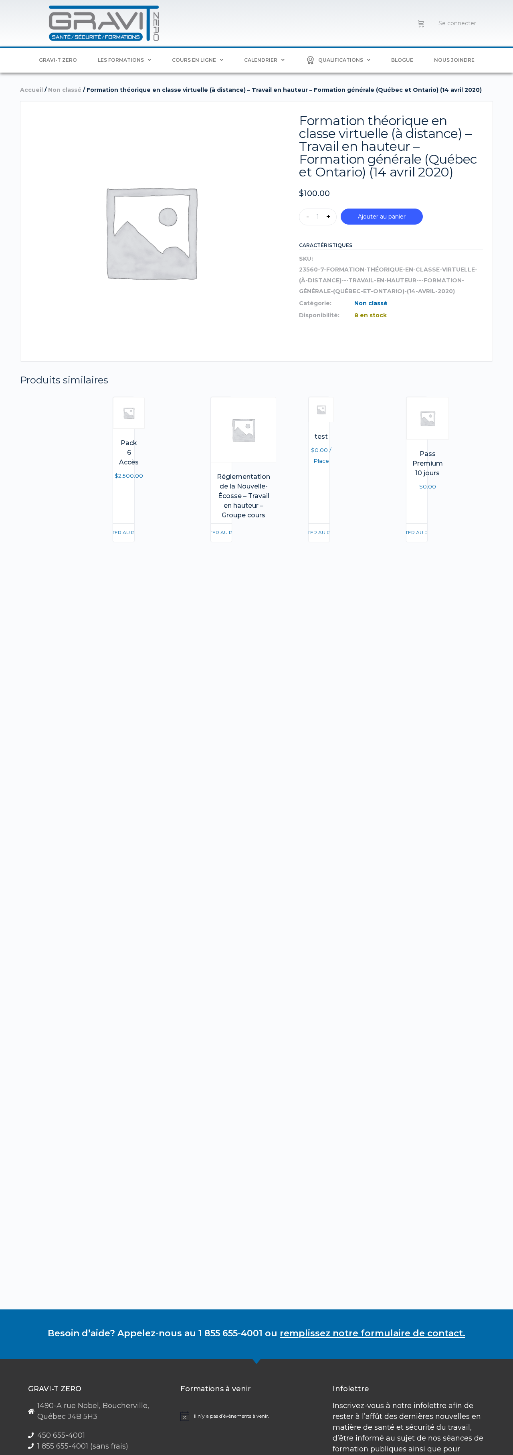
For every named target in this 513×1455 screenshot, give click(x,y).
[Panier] (421, 23)
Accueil (31, 89)
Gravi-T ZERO (58, 60)
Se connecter (457, 23)
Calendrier (260, 60)
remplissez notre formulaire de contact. (372, 1333)
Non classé (64, 89)
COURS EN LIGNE (194, 60)
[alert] (253, 1416)
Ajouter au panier (382, 216)
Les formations (121, 60)
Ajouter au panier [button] (123, 532)
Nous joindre (454, 60)
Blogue (402, 60)
